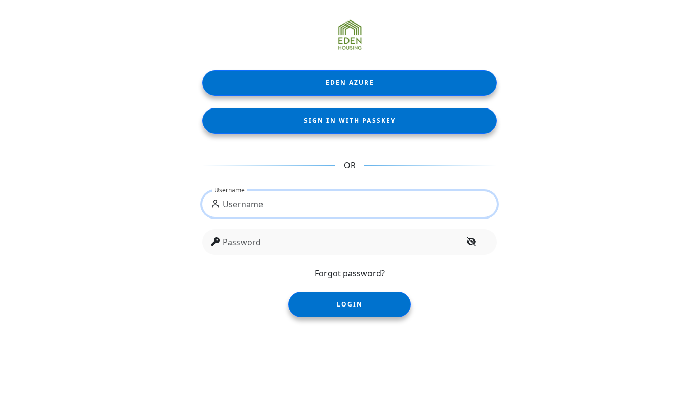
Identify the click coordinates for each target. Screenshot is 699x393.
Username (229, 190)
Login (350, 304)
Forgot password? (350, 273)
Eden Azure (349, 82)
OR (350, 165)
